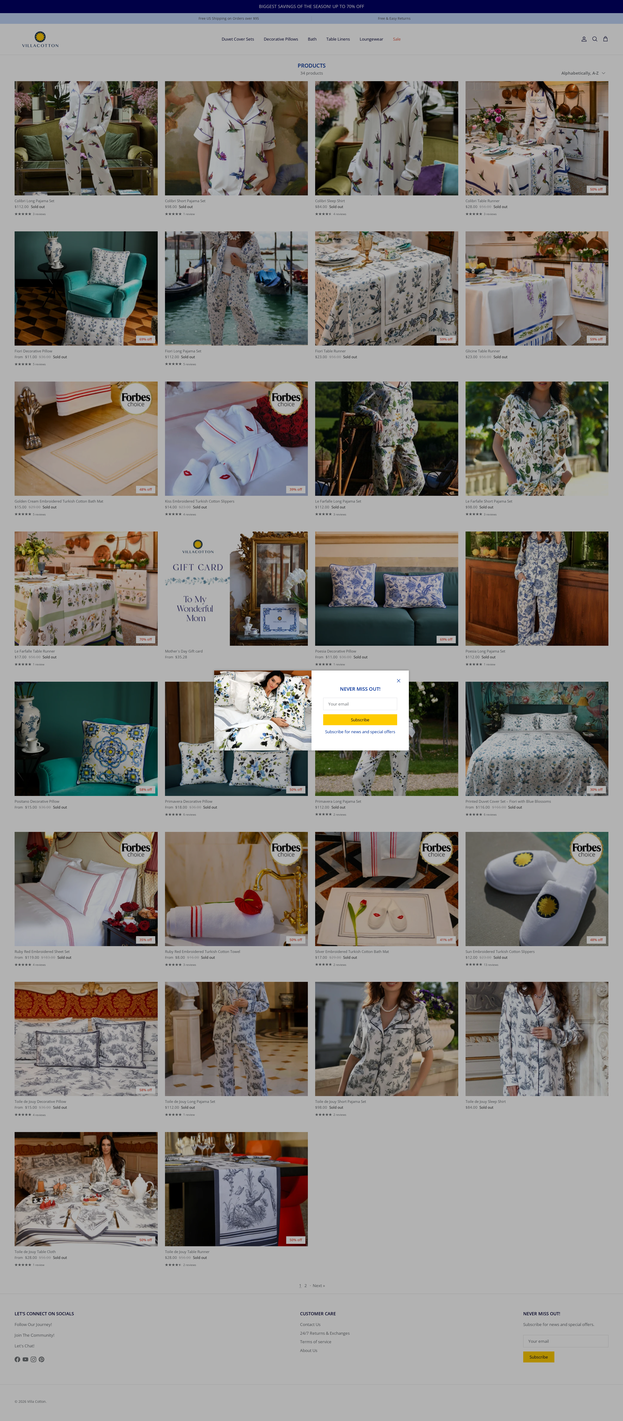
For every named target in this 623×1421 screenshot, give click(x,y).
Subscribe (360, 720)
